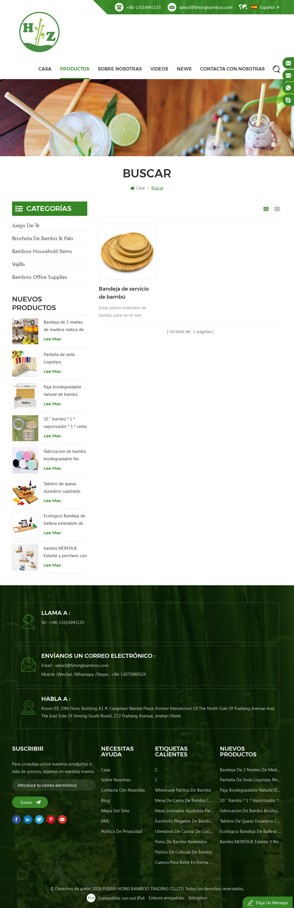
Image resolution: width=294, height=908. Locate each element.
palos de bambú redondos (181, 841)
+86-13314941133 (143, 7)
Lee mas (52, 339)
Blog (105, 800)
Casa (44, 69)
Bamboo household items (42, 251)
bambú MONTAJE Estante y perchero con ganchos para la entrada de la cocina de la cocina (65, 552)
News (184, 69)
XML (105, 821)
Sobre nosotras (120, 69)
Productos (74, 69)
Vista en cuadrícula (266, 209)
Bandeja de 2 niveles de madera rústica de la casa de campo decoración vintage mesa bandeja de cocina (64, 326)
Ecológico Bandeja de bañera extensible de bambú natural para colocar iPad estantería (65, 520)
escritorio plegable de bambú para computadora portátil (184, 821)
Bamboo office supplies (39, 276)
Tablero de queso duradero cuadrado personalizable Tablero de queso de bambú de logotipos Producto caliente (65, 488)
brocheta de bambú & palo (43, 238)
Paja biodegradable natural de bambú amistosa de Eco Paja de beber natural (64, 391)
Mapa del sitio (115, 810)
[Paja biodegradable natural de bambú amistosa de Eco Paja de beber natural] (25, 396)
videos (159, 69)
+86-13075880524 (128, 674)
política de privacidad (121, 831)
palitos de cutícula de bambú (183, 852)
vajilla (18, 264)
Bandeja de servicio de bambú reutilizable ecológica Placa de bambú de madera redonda (126, 293)
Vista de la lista (277, 209)
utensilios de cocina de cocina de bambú (184, 831)
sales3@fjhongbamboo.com (206, 7)
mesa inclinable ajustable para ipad (184, 810)
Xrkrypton (198, 898)
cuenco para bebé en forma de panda (184, 862)
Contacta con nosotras (232, 69)
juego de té (25, 225)
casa (105, 769)
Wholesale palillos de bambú (183, 790)
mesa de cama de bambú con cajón (184, 800)
